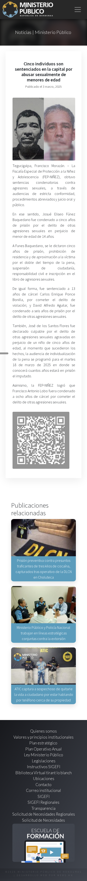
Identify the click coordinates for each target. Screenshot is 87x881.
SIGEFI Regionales (43, 802)
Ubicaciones (43, 778)
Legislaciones (43, 760)
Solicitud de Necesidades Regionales (43, 814)
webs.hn (65, 875)
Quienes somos (43, 731)
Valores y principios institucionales (43, 737)
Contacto (43, 784)
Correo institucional (43, 790)
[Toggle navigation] (78, 9)
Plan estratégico (43, 742)
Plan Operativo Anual (43, 749)
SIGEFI (44, 796)
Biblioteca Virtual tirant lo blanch (43, 772)
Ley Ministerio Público (43, 754)
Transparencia (43, 808)
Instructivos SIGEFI (43, 766)
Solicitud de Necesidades (43, 820)
